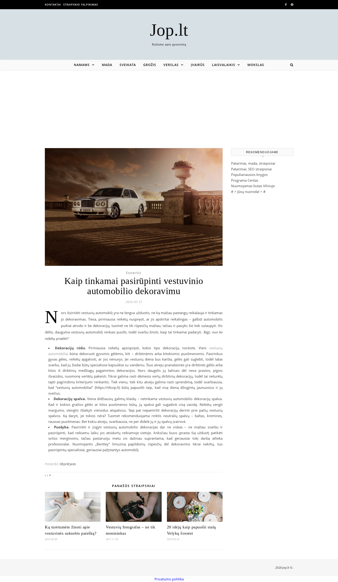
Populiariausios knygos (249, 174)
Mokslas (255, 65)
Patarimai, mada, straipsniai (253, 163)
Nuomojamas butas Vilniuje (253, 185)
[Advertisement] (169, 104)
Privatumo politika (169, 579)
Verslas (171, 65)
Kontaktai (53, 4)
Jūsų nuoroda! (248, 191)
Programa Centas (244, 180)
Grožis (149, 65)
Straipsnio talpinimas (80, 4)
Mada (107, 65)
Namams (82, 65)
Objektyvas (68, 464)
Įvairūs (198, 65)
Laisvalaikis (223, 65)
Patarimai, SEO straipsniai (251, 169)
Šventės (133, 273)
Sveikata (128, 65)
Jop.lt (169, 29)
